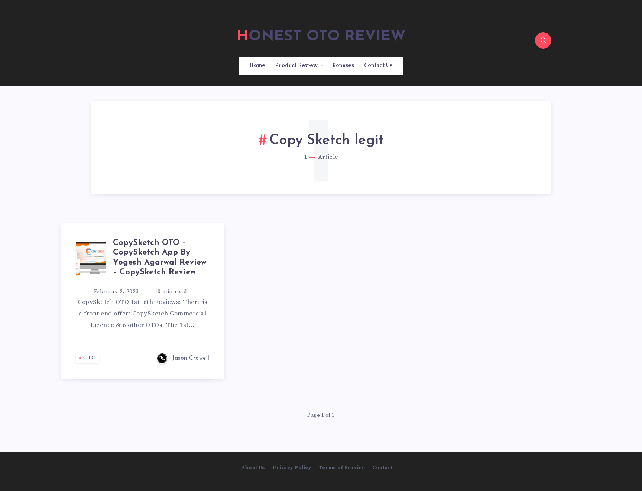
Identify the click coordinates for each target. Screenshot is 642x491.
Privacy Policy (291, 467)
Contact (382, 467)
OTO (89, 358)
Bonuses (343, 65)
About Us (253, 467)
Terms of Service (341, 467)
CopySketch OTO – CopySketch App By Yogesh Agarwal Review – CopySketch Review (160, 257)
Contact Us (378, 65)
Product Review (296, 65)
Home (257, 65)
